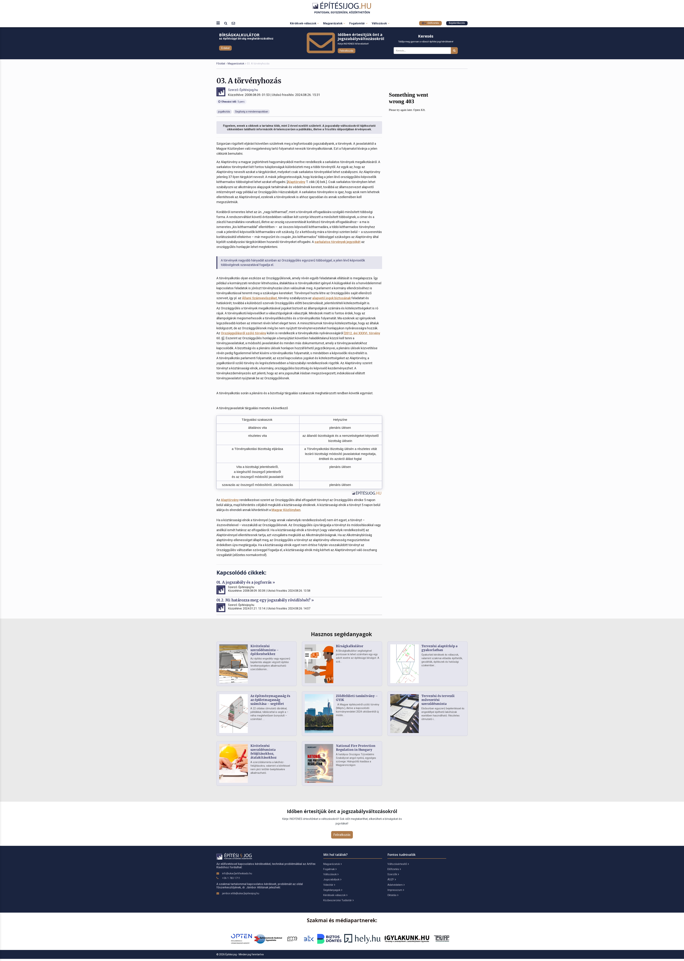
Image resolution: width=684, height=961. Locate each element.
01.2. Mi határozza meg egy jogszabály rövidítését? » (265, 600)
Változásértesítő (397, 864)
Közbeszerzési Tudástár (337, 900)
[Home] (342, 7)
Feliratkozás (346, 50)
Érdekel (225, 48)
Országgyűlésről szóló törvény (243, 333)
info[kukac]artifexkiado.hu (237, 873)
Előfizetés (433, 23)
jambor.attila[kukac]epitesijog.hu (240, 893)
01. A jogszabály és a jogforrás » (245, 582)
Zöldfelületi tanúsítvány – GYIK (357, 698)
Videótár (328, 884)
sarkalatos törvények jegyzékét (338, 242)
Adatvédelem (395, 884)
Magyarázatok (333, 23)
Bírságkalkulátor (349, 646)
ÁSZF (390, 879)
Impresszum (394, 890)
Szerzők (392, 874)
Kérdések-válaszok (303, 23)
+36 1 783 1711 (231, 878)
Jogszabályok (331, 879)
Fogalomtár (357, 23)
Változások (380, 23)
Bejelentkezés (457, 23)
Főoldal (220, 63)
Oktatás (392, 895)
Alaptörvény (296, 182)
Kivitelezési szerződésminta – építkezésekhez (264, 650)
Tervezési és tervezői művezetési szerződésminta (438, 700)
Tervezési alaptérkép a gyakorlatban (439, 648)
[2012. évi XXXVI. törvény (362, 333)
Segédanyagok (331, 890)
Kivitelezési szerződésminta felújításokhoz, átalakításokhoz (263, 751)
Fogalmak (329, 869)
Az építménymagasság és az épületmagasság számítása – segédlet (270, 700)
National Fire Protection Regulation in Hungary (355, 748)
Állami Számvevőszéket (259, 298)
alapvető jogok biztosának (331, 298)
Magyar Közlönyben (285, 510)
